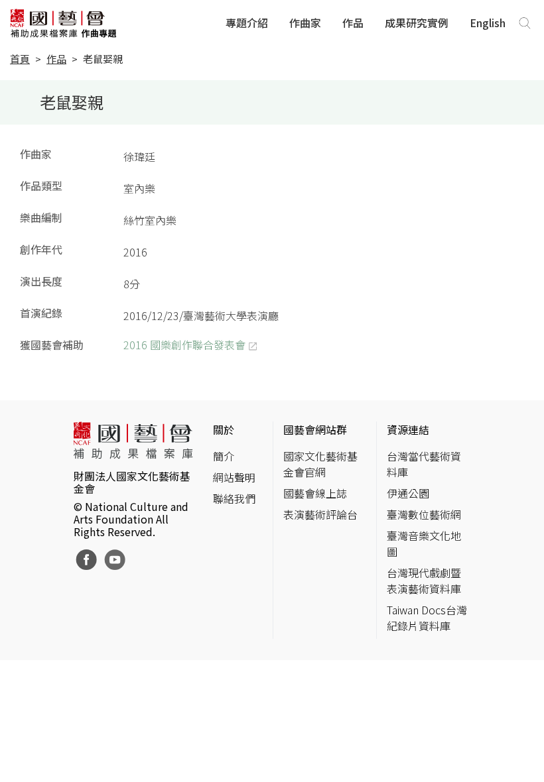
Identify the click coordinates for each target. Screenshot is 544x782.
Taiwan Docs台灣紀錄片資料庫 (427, 618)
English (488, 22)
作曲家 (305, 22)
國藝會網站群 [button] (315, 429)
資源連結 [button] (408, 429)
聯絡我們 (234, 498)
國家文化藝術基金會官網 (320, 464)
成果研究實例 (416, 22)
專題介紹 (247, 22)
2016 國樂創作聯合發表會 (184, 345)
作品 (353, 22)
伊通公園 (408, 493)
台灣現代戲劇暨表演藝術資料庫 (424, 580)
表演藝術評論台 (320, 514)
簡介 (223, 456)
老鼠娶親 (103, 59)
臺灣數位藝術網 (424, 514)
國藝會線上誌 (315, 493)
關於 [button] (223, 429)
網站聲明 (234, 477)
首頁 (20, 59)
